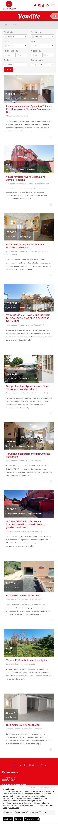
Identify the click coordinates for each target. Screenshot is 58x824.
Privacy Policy (14, 808)
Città (6, 41)
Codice (7, 60)
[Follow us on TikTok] (43, 6)
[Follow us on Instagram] (39, 6)
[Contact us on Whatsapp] (47, 6)
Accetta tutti (8, 819)
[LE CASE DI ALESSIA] (9, 5)
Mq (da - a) (36, 51)
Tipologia (8, 32)
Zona (33, 41)
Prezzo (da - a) (11, 51)
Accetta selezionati (32, 819)
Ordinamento (37, 60)
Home (6, 25)
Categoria (36, 32)
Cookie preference (31, 805)
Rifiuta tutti (18, 819)
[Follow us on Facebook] (35, 6)
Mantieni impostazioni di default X (43, 787)
